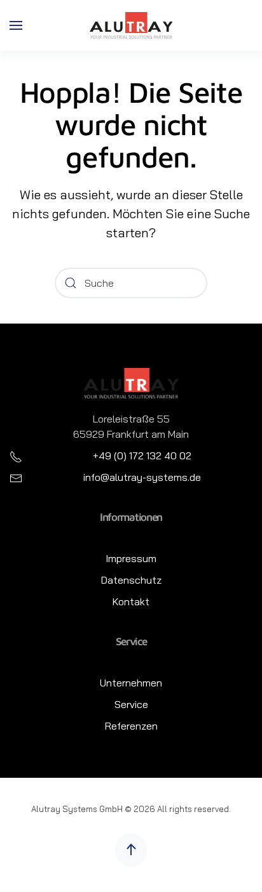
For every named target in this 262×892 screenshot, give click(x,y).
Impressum (131, 558)
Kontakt (131, 601)
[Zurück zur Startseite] (131, 25)
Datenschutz (131, 580)
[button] (16, 25)
